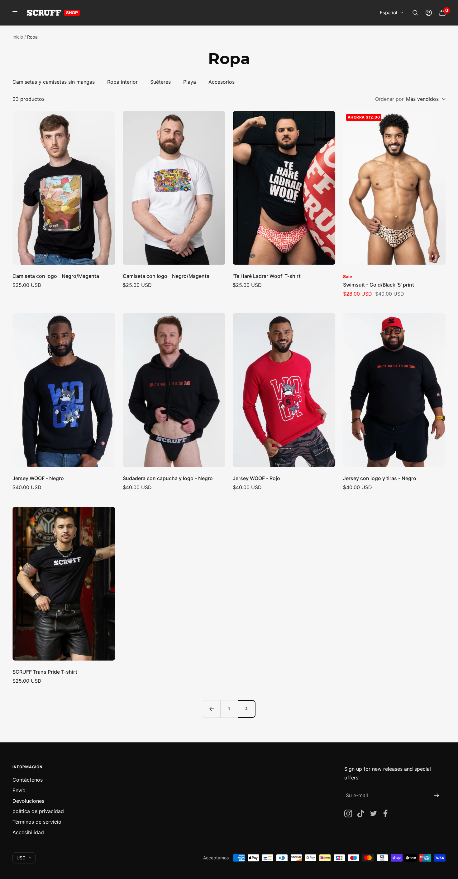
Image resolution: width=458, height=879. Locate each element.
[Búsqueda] (415, 13)
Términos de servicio (36, 822)
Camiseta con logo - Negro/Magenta (55, 276)
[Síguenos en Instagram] (348, 813)
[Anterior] (211, 709)
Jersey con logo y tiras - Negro (379, 478)
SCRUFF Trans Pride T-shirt (44, 672)
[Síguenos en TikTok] (361, 813)
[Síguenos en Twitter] (373, 813)
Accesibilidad (28, 832)
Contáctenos (27, 780)
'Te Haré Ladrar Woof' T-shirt (267, 276)
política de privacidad (38, 811)
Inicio (17, 37)
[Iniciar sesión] (429, 13)
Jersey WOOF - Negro (38, 478)
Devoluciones (28, 801)
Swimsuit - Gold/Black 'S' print (378, 285)
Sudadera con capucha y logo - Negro (168, 478)
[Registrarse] (436, 795)
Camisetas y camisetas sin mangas (53, 82)
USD (21, 857)
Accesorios (221, 82)
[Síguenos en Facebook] (385, 813)
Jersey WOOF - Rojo (256, 478)
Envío (19, 790)
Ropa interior (122, 82)
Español (388, 13)
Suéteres (160, 82)
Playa (189, 82)
